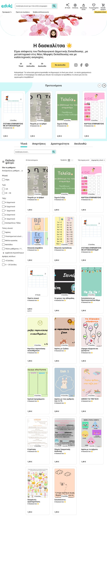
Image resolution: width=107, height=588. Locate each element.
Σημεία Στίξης (62, 124)
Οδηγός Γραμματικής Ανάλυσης (62, 450)
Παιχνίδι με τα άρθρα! (38, 124)
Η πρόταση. (31, 449)
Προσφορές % (6, 12)
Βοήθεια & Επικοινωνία (41, 12)
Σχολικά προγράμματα (35, 399)
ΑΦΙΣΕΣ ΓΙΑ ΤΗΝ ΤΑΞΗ (89, 399)
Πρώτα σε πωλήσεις (23, 12)
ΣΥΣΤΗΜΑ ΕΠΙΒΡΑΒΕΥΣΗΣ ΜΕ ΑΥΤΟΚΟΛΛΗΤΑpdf (13, 125)
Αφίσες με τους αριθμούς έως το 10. (64, 400)
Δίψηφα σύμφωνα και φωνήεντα (89, 350)
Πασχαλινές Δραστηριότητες (33, 501)
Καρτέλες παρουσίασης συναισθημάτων (36, 350)
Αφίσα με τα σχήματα (89, 449)
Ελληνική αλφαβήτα (35, 248)
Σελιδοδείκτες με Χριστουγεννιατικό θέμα (90, 299)
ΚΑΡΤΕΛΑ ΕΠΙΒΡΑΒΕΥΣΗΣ (94, 124)
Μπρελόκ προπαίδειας (63, 248)
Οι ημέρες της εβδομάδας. (64, 298)
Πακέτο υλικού (33, 298)
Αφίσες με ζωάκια (61, 349)
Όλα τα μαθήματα (8, 168)
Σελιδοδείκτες (60, 500)
